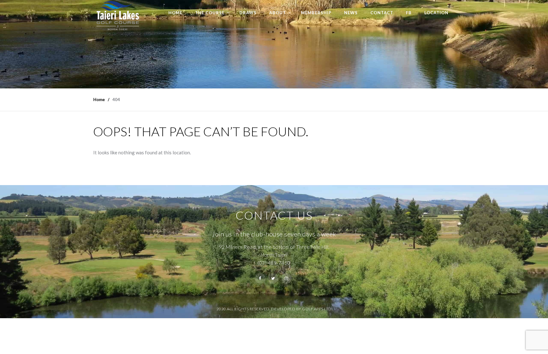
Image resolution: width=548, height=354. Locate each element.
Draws (248, 12)
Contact (381, 12)
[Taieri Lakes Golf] (117, 15)
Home (175, 12)
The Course (210, 12)
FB (409, 12)
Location (436, 12)
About (277, 12)
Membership (316, 12)
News (351, 12)
